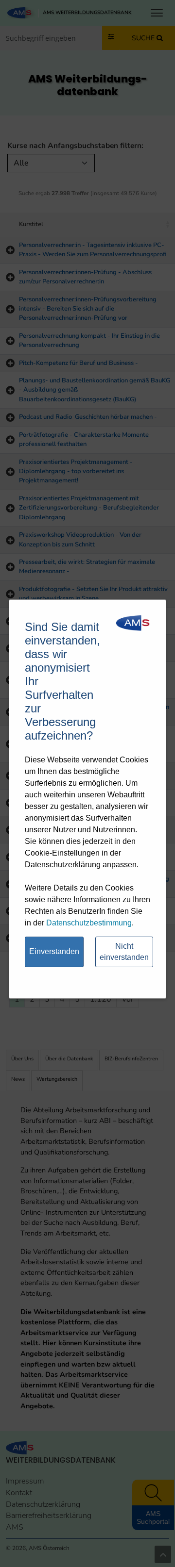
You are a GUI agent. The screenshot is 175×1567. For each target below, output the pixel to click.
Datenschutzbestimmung (89, 923)
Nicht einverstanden (124, 951)
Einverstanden (54, 951)
